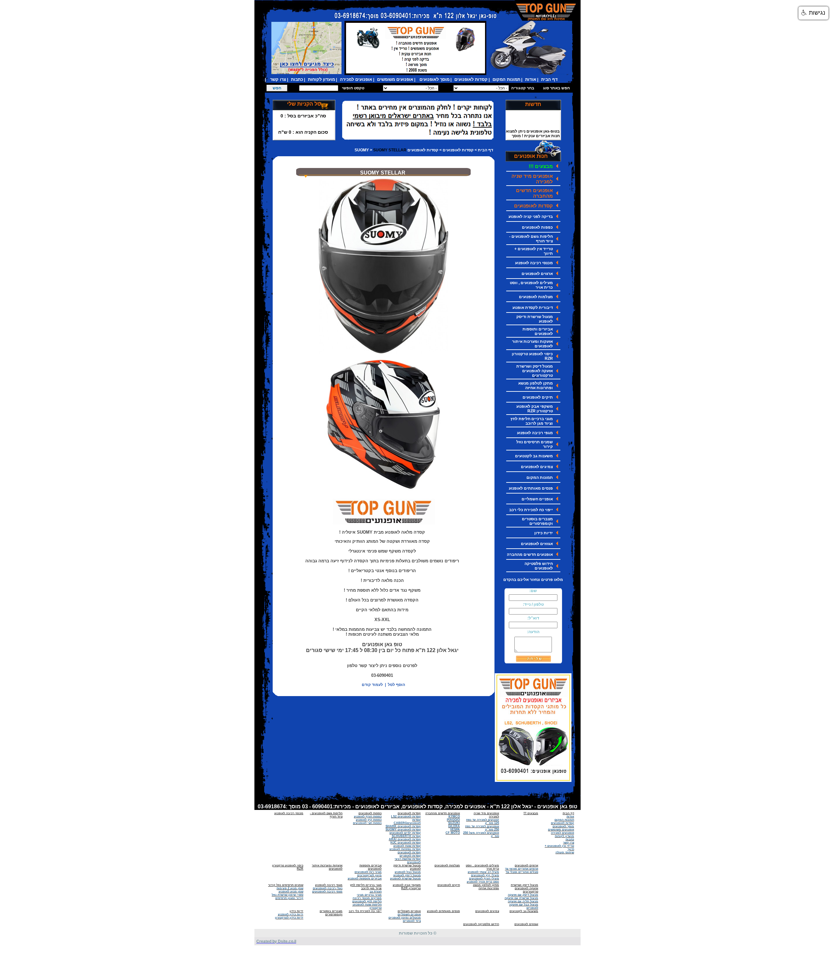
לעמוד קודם (372, 684)
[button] (813, 13)
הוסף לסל (396, 684)
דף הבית (485, 150)
